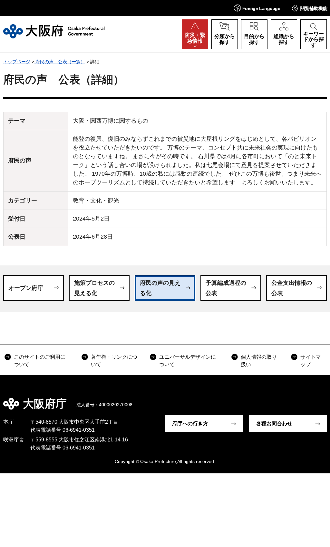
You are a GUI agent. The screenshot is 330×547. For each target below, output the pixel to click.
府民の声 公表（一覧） (59, 61)
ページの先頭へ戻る (320, 399)
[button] (257, 8)
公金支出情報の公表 (291, 288)
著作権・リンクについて (114, 360)
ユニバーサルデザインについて (187, 360)
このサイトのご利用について (39, 360)
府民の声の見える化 (160, 288)
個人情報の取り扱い (259, 360)
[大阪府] (54, 31)
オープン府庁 (25, 288)
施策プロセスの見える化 (94, 288)
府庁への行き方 (190, 423)
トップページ (16, 61)
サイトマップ (310, 360)
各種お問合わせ (274, 423)
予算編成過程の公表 (226, 288)
